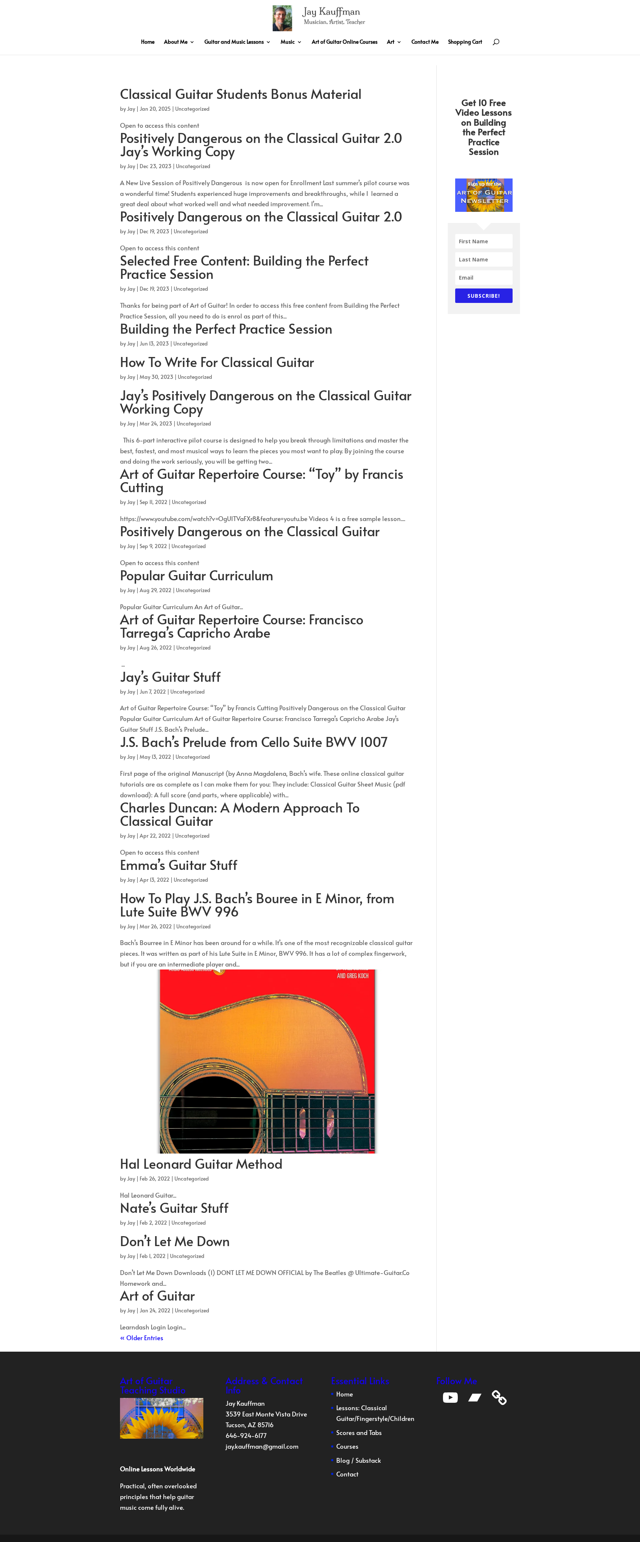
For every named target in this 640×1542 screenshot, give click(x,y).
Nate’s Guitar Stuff (174, 1207)
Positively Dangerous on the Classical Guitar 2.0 (261, 216)
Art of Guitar (157, 1295)
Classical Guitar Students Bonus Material (241, 93)
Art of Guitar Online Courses (344, 42)
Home (147, 42)
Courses (347, 1446)
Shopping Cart (465, 42)
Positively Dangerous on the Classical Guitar (250, 530)
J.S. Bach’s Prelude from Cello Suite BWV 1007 (254, 741)
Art (390, 42)
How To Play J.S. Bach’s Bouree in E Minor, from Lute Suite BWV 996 (257, 904)
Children (402, 1418)
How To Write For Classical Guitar (217, 361)
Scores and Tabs (359, 1432)
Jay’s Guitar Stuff (170, 676)
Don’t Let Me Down (175, 1240)
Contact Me (425, 42)
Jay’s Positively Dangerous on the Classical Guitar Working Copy (265, 401)
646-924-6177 (246, 1435)
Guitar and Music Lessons (234, 42)
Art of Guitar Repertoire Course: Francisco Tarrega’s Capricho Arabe (241, 625)
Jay (131, 108)
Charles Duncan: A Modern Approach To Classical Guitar (240, 814)
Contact (347, 1473)
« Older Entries (141, 1337)
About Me (175, 42)
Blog (343, 1460)
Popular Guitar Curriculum (196, 574)
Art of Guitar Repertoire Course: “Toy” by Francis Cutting (261, 480)
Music (288, 42)
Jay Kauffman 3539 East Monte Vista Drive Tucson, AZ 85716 (266, 1414)
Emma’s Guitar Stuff (178, 864)
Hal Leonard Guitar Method (201, 1163)
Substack (368, 1460)
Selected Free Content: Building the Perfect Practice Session (244, 267)
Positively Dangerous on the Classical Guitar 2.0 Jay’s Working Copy (261, 144)
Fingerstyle (372, 1418)
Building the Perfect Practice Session (226, 328)
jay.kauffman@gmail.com (262, 1446)
